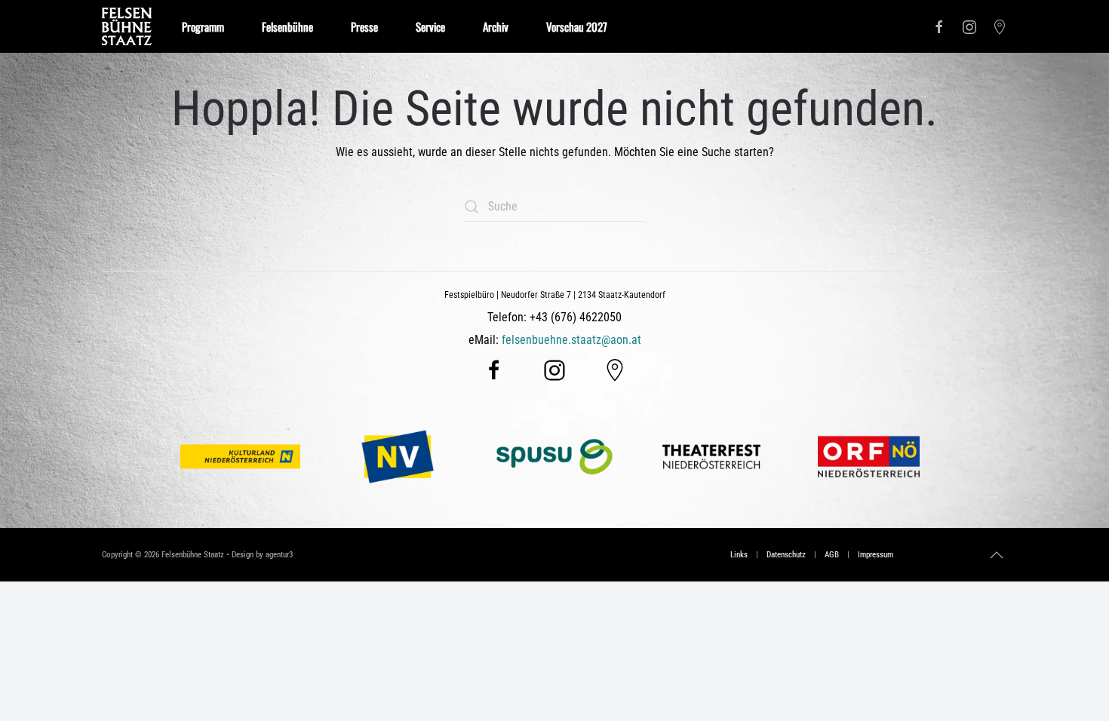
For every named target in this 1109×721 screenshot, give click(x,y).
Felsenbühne (287, 26)
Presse (364, 26)
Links (739, 555)
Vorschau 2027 (576, 26)
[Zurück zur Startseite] (127, 26)
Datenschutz (786, 555)
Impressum (875, 555)
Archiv (495, 26)
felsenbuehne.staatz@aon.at (571, 340)
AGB (832, 555)
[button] (996, 555)
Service (430, 26)
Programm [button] (203, 26)
